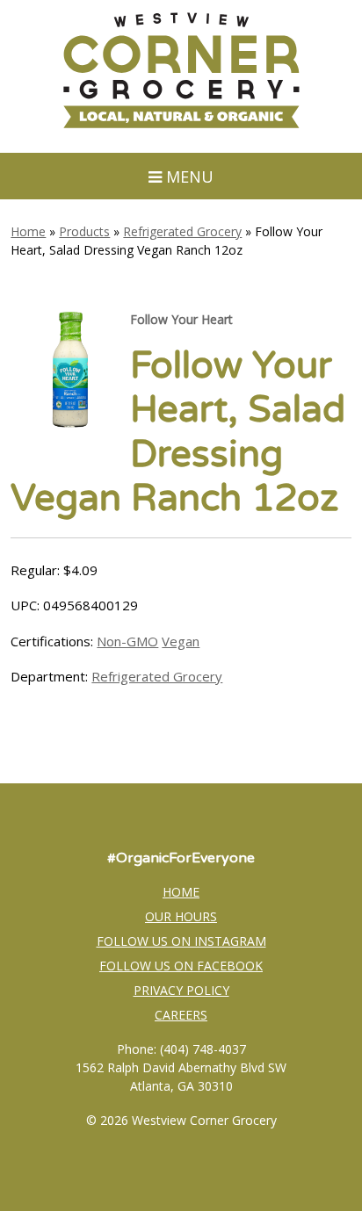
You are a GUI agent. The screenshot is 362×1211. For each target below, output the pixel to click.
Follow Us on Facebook (181, 965)
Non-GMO (127, 641)
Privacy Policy (181, 990)
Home (28, 231)
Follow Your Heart (181, 319)
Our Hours (181, 916)
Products (84, 231)
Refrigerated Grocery (182, 231)
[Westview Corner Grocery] (181, 125)
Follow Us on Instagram (181, 941)
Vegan (180, 641)
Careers (181, 1014)
